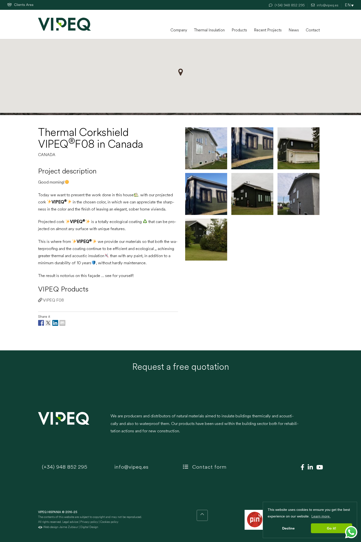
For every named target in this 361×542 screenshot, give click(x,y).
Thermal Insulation (209, 30)
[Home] (64, 24)
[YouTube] (318, 468)
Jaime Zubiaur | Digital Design (78, 527)
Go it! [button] (331, 528)
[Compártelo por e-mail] (62, 323)
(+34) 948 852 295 (64, 467)
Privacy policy (89, 522)
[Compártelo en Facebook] (41, 323)
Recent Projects (268, 30)
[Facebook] (301, 468)
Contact (313, 30)
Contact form (209, 467)
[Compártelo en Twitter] (48, 323)
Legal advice (70, 522)
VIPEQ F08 (53, 300)
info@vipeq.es (131, 467)
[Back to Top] (202, 515)
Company (178, 30)
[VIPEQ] (72, 426)
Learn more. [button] (321, 516)
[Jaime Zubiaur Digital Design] (40, 527)
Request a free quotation (180, 367)
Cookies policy (109, 522)
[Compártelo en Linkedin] (55, 323)
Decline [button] (288, 528)
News (294, 30)
